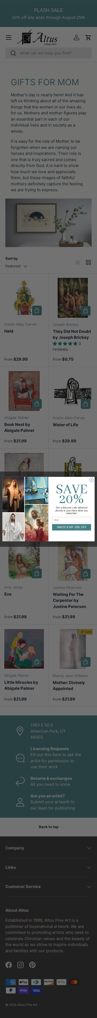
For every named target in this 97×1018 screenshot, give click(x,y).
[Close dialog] (91, 480)
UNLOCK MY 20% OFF (71, 527)
